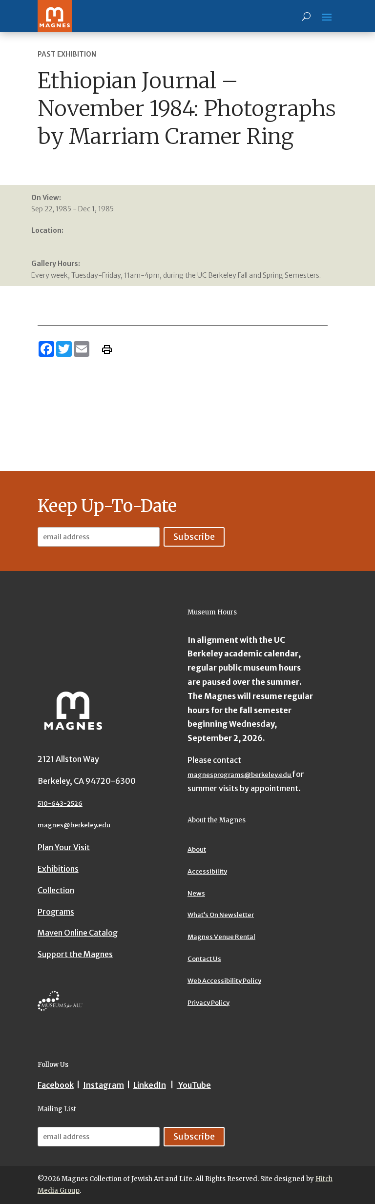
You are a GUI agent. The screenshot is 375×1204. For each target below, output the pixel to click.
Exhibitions (58, 869)
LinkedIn (149, 1085)
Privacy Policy (208, 1003)
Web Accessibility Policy (224, 981)
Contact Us (204, 959)
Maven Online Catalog (78, 933)
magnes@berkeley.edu (74, 825)
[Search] (306, 16)
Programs (56, 912)
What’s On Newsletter (221, 915)
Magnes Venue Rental (221, 937)
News (196, 893)
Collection (56, 890)
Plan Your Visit (64, 847)
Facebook (56, 1085)
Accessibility (207, 871)
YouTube (194, 1085)
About (197, 849)
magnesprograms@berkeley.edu (240, 775)
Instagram (103, 1085)
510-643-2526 (60, 803)
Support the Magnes (75, 954)
